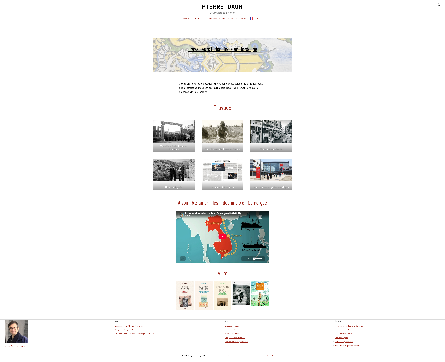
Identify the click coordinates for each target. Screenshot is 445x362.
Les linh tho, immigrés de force (236, 341)
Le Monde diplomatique (222, 187)
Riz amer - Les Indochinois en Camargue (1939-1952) (134, 334)
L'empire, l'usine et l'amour (235, 337)
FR (255, 18)
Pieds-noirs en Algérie (271, 148)
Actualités (199, 18)
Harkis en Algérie (173, 187)
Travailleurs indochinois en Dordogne (222, 48)
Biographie (212, 18)
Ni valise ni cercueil (232, 334)
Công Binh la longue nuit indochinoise (129, 330)
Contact (243, 18)
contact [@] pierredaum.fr (15, 346)
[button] (185, 295)
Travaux (185, 18)
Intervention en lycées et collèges (348, 345)
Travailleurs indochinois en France (222, 148)
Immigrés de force (232, 326)
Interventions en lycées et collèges (271, 187)
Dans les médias (226, 18)
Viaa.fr (212, 356)
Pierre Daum (222, 6)
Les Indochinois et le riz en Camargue (129, 326)
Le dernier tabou (231, 330)
